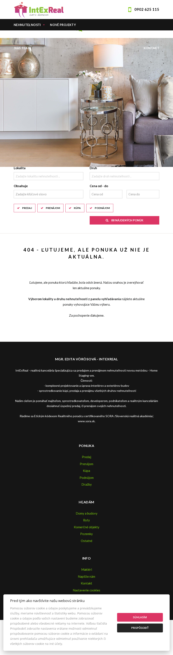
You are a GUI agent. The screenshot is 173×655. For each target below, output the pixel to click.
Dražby (86, 484)
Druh (93, 168)
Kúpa (77, 208)
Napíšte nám (86, 576)
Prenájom (53, 208)
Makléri (86, 569)
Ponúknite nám (27, 36)
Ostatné (86, 541)
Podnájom (102, 208)
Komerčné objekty (86, 527)
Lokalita (20, 168)
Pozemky (86, 534)
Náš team (22, 48)
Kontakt (151, 48)
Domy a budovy (86, 513)
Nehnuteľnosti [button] (27, 25)
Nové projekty (63, 25)
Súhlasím (140, 617)
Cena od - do (99, 186)
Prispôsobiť (140, 628)
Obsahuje (21, 186)
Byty (86, 520)
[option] (86, 102)
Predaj (27, 208)
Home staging (64, 36)
